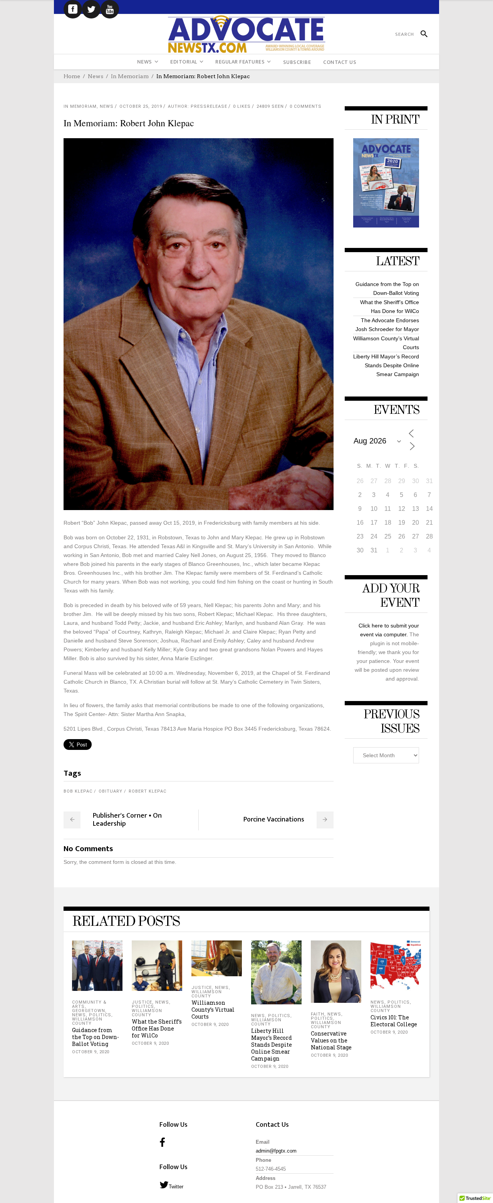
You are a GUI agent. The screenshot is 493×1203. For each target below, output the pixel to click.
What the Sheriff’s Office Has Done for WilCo (157, 1028)
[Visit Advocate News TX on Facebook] (162, 1143)
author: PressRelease (197, 106)
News (95, 76)
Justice (142, 1002)
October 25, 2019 (140, 106)
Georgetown (88, 1010)
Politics (100, 1014)
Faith (317, 1014)
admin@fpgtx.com (276, 1151)
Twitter (176, 1187)
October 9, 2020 (90, 1051)
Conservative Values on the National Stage (331, 1040)
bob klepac (78, 791)
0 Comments (306, 106)
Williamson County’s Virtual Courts (213, 1009)
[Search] (421, 34)
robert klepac (147, 791)
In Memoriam (130, 76)
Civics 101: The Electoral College (394, 1021)
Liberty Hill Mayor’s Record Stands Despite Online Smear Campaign (386, 365)
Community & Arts (89, 1004)
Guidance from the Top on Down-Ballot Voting (95, 1036)
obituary (110, 791)
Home (72, 76)
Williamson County (87, 1021)
